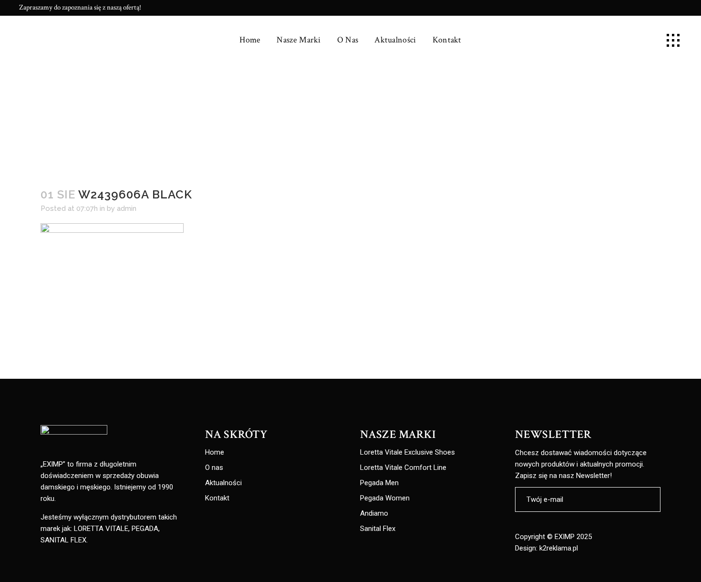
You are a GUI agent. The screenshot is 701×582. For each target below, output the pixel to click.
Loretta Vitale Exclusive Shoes (407, 452)
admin (126, 208)
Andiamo (374, 513)
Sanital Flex (377, 528)
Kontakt (217, 498)
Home (214, 452)
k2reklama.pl (558, 548)
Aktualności (223, 483)
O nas (214, 467)
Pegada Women (385, 498)
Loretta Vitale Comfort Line (403, 467)
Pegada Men (379, 483)
